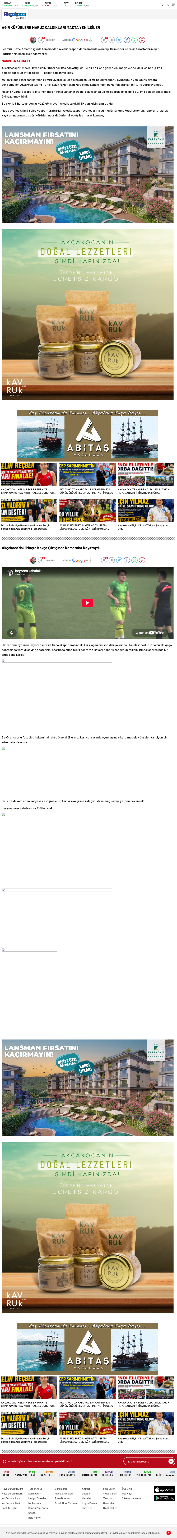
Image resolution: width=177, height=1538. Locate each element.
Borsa (5, 1473)
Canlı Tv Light (9, 1507)
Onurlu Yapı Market (39, 1507)
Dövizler (86, 1493)
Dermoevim (34, 1493)
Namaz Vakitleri (25, 1473)
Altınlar (86, 1488)
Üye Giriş (127, 1488)
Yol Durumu (143, 1473)
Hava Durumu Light (12, 1488)
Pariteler (125, 1473)
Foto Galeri (109, 1488)
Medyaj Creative (37, 1498)
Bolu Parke (34, 1517)
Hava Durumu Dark (12, 1493)
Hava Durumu (67, 1473)
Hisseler (107, 1473)
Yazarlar (108, 1498)
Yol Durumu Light (11, 1498)
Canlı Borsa (61, 1488)
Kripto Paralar (165, 1473)
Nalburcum (34, 1503)
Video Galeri (110, 1493)
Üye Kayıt (127, 1493)
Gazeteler (46, 1473)
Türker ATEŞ (35, 1488)
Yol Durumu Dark (11, 1503)
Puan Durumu (89, 1473)
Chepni (32, 1512)
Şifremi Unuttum (131, 1498)
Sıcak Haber (110, 1507)
